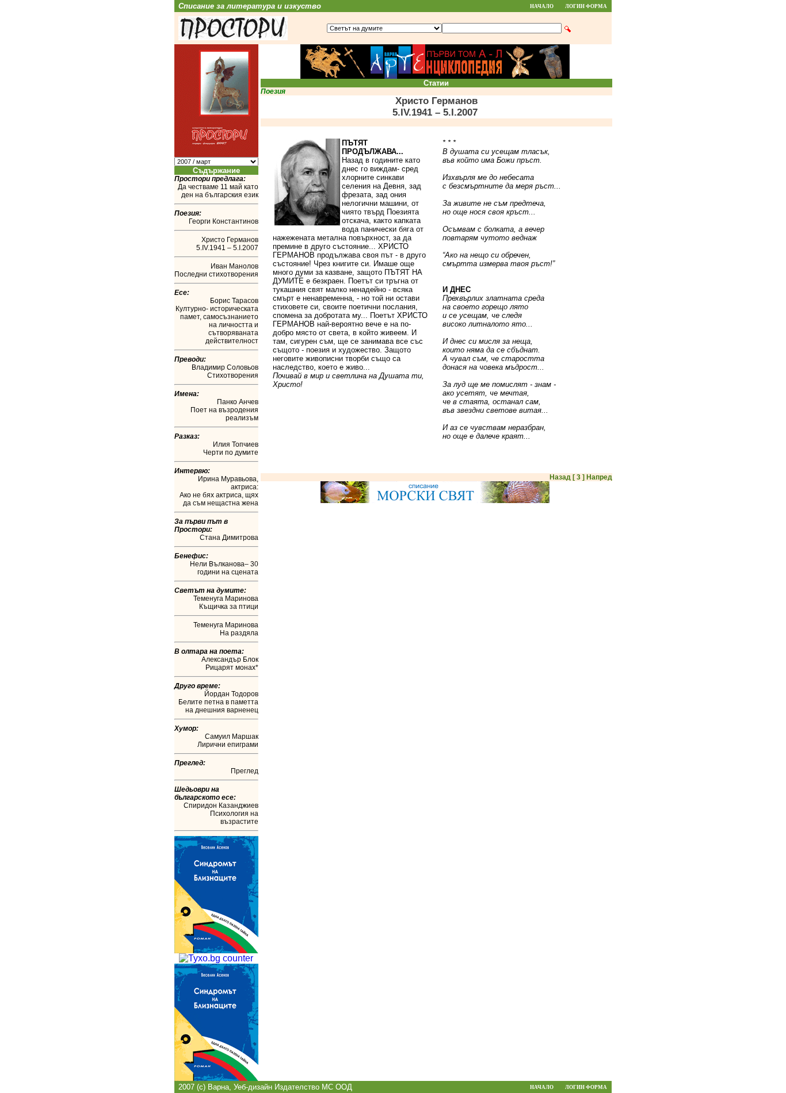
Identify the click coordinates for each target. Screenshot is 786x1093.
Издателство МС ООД (313, 1087)
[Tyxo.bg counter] (216, 958)
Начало (542, 6)
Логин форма (586, 6)
